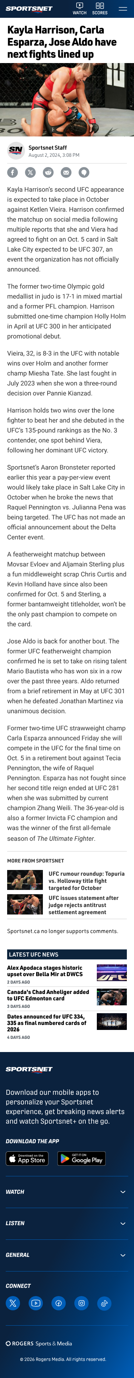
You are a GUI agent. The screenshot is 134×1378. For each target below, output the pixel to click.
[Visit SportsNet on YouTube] (36, 1302)
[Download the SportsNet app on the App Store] (27, 1158)
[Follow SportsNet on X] (13, 1302)
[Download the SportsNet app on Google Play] (81, 1158)
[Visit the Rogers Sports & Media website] (39, 1343)
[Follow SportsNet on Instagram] (81, 1302)
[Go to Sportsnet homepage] (29, 9)
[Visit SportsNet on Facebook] (58, 1302)
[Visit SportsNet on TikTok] (104, 1303)
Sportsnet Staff (48, 147)
